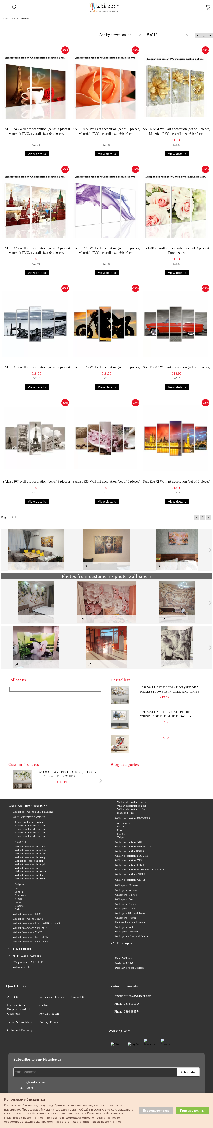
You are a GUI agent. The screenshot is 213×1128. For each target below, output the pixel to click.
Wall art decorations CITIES (130, 879)
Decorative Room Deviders (130, 967)
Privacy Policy (48, 1022)
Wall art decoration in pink (29, 860)
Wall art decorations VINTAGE (30, 927)
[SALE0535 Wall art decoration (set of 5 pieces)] (105, 438)
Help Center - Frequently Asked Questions (18, 1009)
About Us (13, 997)
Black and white (126, 812)
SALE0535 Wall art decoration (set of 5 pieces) (106, 481)
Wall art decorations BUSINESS (30, 937)
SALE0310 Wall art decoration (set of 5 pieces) (36, 367)
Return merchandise (52, 997)
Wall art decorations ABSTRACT (133, 846)
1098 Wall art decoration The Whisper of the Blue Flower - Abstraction (165, 714)
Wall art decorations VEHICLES (30, 941)
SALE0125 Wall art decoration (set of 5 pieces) (106, 367)
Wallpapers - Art (124, 927)
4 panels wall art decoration (30, 832)
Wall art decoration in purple (30, 864)
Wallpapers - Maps (125, 908)
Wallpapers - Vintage (126, 917)
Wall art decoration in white (30, 846)
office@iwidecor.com (137, 995)
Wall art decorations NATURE (131, 855)
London (19, 891)
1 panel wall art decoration (29, 822)
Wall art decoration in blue (29, 875)
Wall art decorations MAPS (28, 932)
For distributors (49, 1013)
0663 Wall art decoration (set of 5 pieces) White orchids (67, 774)
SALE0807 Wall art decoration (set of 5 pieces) (36, 481)
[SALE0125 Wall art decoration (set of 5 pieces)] (105, 324)
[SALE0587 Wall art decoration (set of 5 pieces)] (175, 324)
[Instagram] (132, 1020)
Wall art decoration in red (28, 868)
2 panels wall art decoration (30, 825)
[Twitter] (123, 1020)
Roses (120, 830)
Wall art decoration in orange (30, 857)
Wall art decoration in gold (131, 805)
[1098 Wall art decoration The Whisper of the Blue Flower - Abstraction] (120, 719)
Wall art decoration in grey (131, 802)
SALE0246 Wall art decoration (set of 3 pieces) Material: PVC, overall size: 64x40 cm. (36, 131)
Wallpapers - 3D (21, 967)
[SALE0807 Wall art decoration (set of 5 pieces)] (35, 438)
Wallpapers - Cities (125, 904)
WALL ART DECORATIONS (27, 805)
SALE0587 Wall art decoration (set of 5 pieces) (177, 367)
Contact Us (78, 997)
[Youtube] (141, 1020)
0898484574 (132, 1011)
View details (37, 153)
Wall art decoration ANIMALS (132, 874)
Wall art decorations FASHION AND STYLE (140, 869)
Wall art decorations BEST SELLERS (33, 811)
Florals (121, 833)
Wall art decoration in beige (30, 853)
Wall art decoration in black (132, 809)
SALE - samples (121, 943)
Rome (18, 902)
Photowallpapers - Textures (130, 922)
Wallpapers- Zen (124, 899)
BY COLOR (19, 842)
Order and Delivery (19, 1030)
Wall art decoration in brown (30, 871)
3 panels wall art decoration (30, 829)
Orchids (121, 826)
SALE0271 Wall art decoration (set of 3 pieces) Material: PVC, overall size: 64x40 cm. (106, 250)
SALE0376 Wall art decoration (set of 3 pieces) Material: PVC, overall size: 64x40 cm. (36, 250)
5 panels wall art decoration (30, 836)
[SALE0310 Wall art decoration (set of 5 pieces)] (35, 324)
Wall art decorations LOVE (130, 865)
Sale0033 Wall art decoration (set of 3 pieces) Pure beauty (176, 250)
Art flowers (123, 823)
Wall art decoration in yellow (30, 850)
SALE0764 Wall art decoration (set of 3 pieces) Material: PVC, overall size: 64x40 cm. (177, 131)
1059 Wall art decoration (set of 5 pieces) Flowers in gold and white (170, 689)
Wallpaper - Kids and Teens (130, 913)
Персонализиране (156, 1110)
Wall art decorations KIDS (27, 914)
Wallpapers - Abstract (126, 890)
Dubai (18, 909)
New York (20, 895)
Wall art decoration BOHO (129, 851)
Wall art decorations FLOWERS (132, 818)
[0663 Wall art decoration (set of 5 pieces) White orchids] (22, 788)
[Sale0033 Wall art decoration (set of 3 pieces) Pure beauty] (175, 205)
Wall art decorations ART (128, 842)
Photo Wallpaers (124, 958)
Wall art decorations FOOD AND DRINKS (36, 923)
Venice (18, 898)
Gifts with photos (20, 948)
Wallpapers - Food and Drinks (131, 936)
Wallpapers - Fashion (126, 931)
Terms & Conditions (20, 1022)
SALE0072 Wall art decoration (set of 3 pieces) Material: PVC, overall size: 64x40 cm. (106, 131)
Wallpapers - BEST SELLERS (29, 962)
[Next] (209, 550)
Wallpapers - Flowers (126, 885)
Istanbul (19, 905)
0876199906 (132, 1003)
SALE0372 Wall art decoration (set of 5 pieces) (177, 481)
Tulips (120, 837)
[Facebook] (114, 1020)
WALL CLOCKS (124, 963)
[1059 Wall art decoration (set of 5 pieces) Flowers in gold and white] (120, 695)
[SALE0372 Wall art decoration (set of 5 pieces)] (175, 438)
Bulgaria (19, 884)
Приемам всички (192, 1110)
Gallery (44, 1005)
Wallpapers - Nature (126, 894)
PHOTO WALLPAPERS (24, 956)
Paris (17, 888)
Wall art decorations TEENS (28, 918)
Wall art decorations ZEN (128, 860)
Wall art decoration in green (30, 878)
